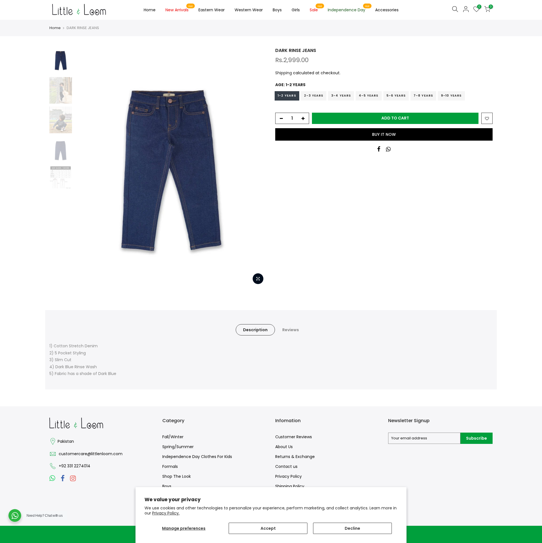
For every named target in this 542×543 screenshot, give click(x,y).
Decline (352, 528)
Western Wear (249, 10)
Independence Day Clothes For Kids (197, 456)
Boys (277, 10)
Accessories (387, 10)
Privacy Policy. (166, 513)
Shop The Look (176, 476)
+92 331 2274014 (74, 466)
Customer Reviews (293, 437)
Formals (170, 466)
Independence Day (349, 9)
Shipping (283, 73)
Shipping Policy (289, 486)
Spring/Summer (178, 447)
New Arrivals (179, 9)
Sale (316, 9)
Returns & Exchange (295, 456)
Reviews (290, 330)
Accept (268, 528)
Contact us (286, 466)
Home (150, 10)
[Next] (257, 167)
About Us (284, 447)
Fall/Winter (172, 437)
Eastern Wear (211, 10)
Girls (296, 10)
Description (255, 330)
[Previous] (85, 167)
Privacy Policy (288, 476)
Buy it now (384, 134)
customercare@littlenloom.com (91, 454)
